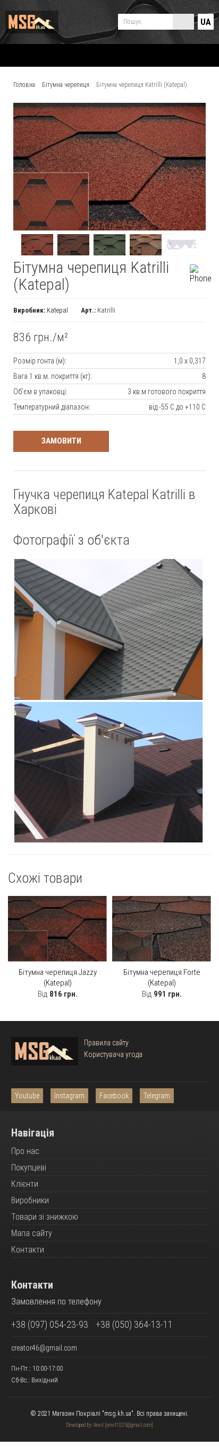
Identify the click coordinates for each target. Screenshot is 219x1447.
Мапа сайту (31, 1233)
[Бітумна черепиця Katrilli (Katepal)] (37, 244)
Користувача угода (113, 1054)
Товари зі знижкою (44, 1217)
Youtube (27, 1095)
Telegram (157, 1095)
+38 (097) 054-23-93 (49, 1324)
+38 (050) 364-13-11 (134, 1324)
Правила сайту (106, 1042)
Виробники (30, 1200)
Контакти (27, 1250)
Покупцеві (28, 1167)
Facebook (114, 1095)
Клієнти (24, 1184)
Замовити (61, 441)
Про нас (25, 1151)
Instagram (69, 1095)
